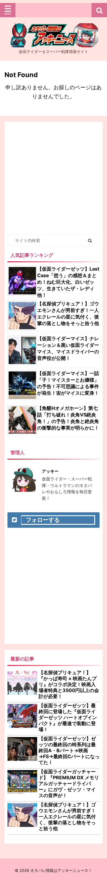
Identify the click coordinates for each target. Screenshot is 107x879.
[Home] (53, 42)
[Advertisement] (53, 178)
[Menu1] (53, 10)
